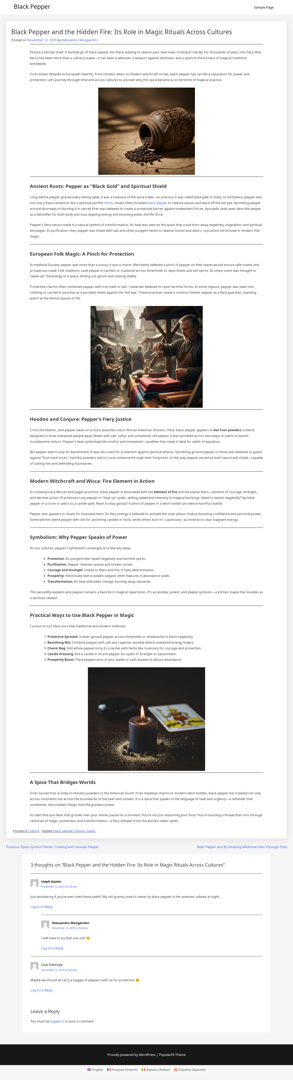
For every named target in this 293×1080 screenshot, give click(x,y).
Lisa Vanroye (52, 964)
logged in (57, 1021)
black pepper (157, 203)
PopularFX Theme (172, 1055)
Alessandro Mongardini (79, 40)
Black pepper (32, 6)
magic (90, 831)
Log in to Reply (41, 907)
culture (79, 831)
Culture (33, 831)
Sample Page (264, 7)
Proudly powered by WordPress (132, 1055)
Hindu (109, 203)
